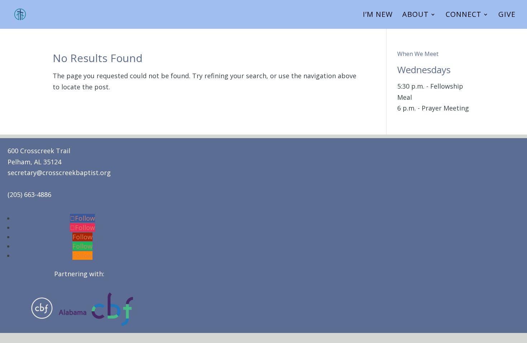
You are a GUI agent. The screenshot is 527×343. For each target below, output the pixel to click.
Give (507, 15)
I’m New (378, 15)
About (415, 15)
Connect (463, 15)
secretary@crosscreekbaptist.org (59, 172)
